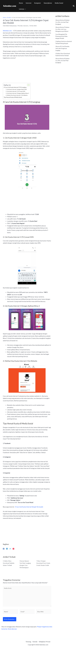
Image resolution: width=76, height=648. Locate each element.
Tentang (28, 642)
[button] (74, 6)
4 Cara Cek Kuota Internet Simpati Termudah (29, 507)
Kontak (35, 642)
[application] (25, 9)
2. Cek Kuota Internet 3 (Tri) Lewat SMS (15, 91)
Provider (9, 17)
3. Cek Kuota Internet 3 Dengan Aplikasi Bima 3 (17, 93)
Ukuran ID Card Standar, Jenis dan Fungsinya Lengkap (62, 48)
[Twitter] (10, 548)
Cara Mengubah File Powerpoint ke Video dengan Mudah (61, 36)
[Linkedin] (7, 548)
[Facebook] (3, 548)
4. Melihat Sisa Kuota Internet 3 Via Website (17, 95)
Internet (25, 26)
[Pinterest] (13, 548)
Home (4, 17)
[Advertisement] (27, 71)
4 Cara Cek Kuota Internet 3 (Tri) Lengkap (15, 87)
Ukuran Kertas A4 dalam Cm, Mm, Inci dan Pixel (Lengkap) (62, 22)
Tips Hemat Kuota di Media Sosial (13, 97)
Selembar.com (9, 6)
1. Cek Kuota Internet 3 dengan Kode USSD (16, 89)
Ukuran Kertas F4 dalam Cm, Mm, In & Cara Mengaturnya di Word (62, 29)
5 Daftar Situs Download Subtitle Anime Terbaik (8, 563)
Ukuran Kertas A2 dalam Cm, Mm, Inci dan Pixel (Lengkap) (62, 60)
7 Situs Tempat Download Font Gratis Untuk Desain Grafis (43, 563)
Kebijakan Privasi (44, 642)
